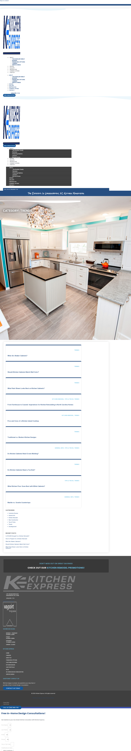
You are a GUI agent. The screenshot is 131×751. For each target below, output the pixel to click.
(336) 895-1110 (15, 93)
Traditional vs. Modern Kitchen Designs (22, 437)
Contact (12, 72)
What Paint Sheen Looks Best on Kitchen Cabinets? (26, 388)
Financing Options (18, 62)
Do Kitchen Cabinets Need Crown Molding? (23, 454)
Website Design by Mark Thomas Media (43, 698)
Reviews (14, 60)
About (12, 57)
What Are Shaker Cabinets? (17, 356)
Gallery (11, 85)
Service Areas (16, 65)
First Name (4, 725)
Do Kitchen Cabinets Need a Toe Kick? (21, 470)
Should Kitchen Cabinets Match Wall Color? (23, 372)
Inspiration (12, 87)
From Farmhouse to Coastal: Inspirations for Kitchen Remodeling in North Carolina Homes (40, 405)
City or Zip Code (6, 744)
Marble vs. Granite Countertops (19, 502)
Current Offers (14, 88)
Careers (14, 63)
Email (3, 734)
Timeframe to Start (6, 748)
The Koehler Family (18, 59)
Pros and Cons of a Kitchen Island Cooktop (23, 421)
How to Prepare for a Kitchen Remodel (16, 538)
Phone (3, 739)
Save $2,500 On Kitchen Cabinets (43, 5)
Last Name (4, 730)
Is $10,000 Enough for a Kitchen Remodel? (17, 536)
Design (11, 84)
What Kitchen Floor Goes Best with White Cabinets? (26, 486)
